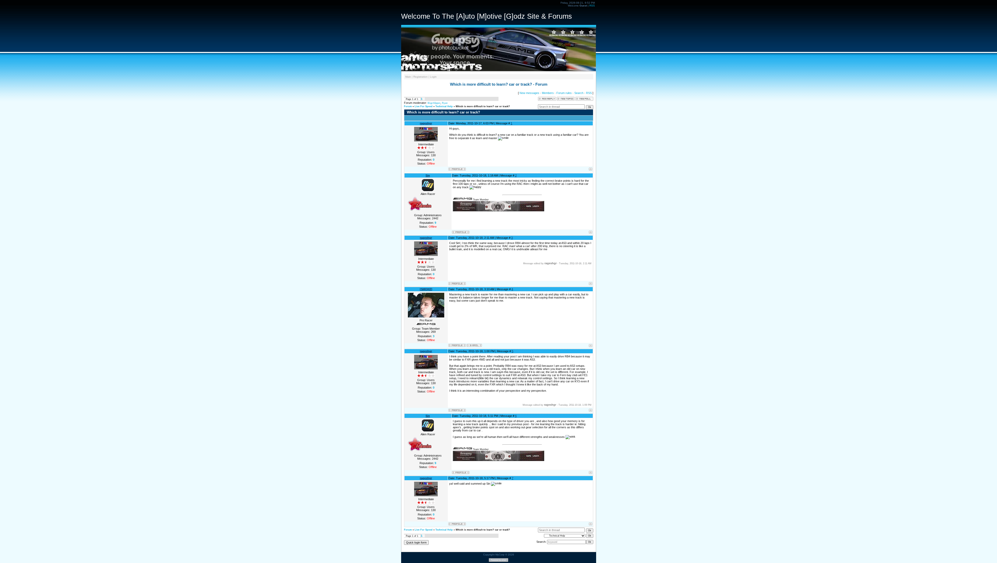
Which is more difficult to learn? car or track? (483, 106)
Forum (408, 106)
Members (548, 92)
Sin (428, 175)
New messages (529, 92)
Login (433, 76)
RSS (592, 5)
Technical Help (444, 106)
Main (408, 76)
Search (578, 92)
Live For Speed (424, 106)
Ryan (445, 103)
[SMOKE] (426, 289)
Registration (420, 76)
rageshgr (426, 123)
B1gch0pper (434, 103)
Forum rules (564, 92)
